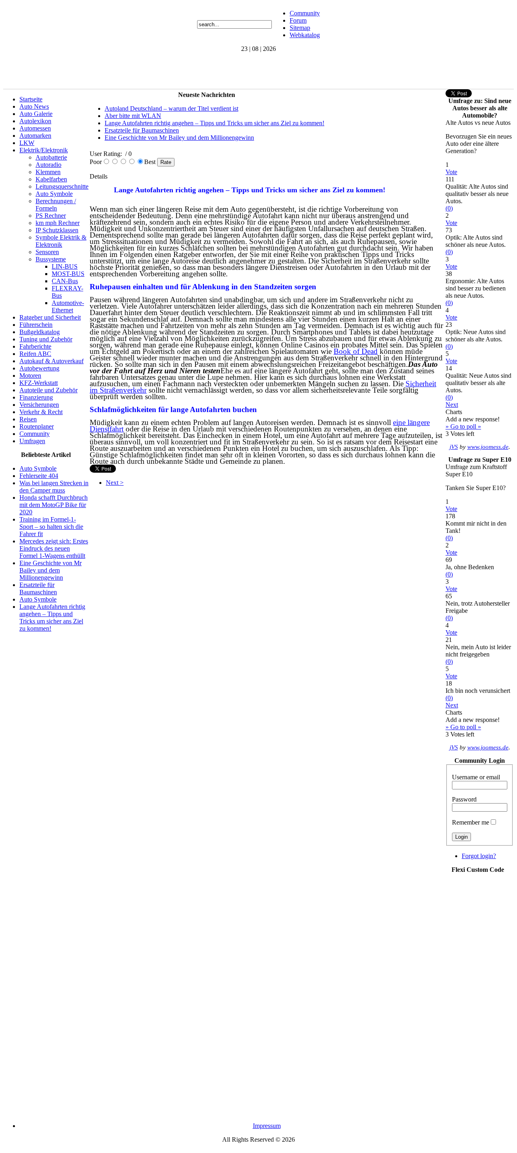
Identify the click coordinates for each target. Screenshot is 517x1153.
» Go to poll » (463, 426)
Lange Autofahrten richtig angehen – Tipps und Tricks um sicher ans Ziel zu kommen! (52, 617)
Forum (298, 20)
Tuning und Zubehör (45, 339)
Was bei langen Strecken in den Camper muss (53, 487)
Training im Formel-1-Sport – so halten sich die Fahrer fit (51, 526)
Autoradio (48, 164)
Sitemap (300, 27)
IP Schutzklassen (57, 230)
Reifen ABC (35, 353)
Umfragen (32, 441)
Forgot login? (479, 855)
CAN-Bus (65, 281)
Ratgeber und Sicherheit (50, 317)
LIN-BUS (65, 266)
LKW (26, 142)
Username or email (476, 777)
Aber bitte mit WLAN (133, 115)
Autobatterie (51, 157)
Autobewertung (39, 368)
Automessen (35, 128)
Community (305, 13)
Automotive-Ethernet (68, 306)
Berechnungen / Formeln (56, 205)
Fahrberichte (35, 346)
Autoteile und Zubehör (48, 390)
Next (452, 404)
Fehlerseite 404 (38, 475)
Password (464, 799)
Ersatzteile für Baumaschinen (38, 588)
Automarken (35, 135)
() (449, 208)
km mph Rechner (58, 222)
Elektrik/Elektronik (43, 150)
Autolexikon (35, 121)
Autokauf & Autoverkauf (51, 361)
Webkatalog (305, 35)
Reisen (28, 419)
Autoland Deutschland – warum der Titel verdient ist (171, 108)
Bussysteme (51, 259)
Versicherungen (39, 404)
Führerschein (36, 324)
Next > (115, 482)
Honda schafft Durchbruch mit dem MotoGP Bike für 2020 (53, 504)
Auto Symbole (54, 193)
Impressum (267, 1125)
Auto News (34, 106)
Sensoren (47, 251)
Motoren (30, 375)
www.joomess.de (488, 447)
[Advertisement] (150, 71)
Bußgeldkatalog (39, 331)
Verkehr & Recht (41, 411)
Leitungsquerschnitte (62, 186)
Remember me (470, 822)
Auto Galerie (36, 113)
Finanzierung (36, 397)
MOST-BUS (68, 273)
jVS (454, 447)
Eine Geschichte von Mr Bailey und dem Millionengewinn (50, 570)
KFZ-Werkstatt (38, 382)
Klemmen (48, 171)
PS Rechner (51, 215)
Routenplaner (36, 426)
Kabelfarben (51, 179)
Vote (451, 171)
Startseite (30, 99)
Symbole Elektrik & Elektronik (61, 241)
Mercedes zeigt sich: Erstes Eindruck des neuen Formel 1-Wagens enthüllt (53, 548)
